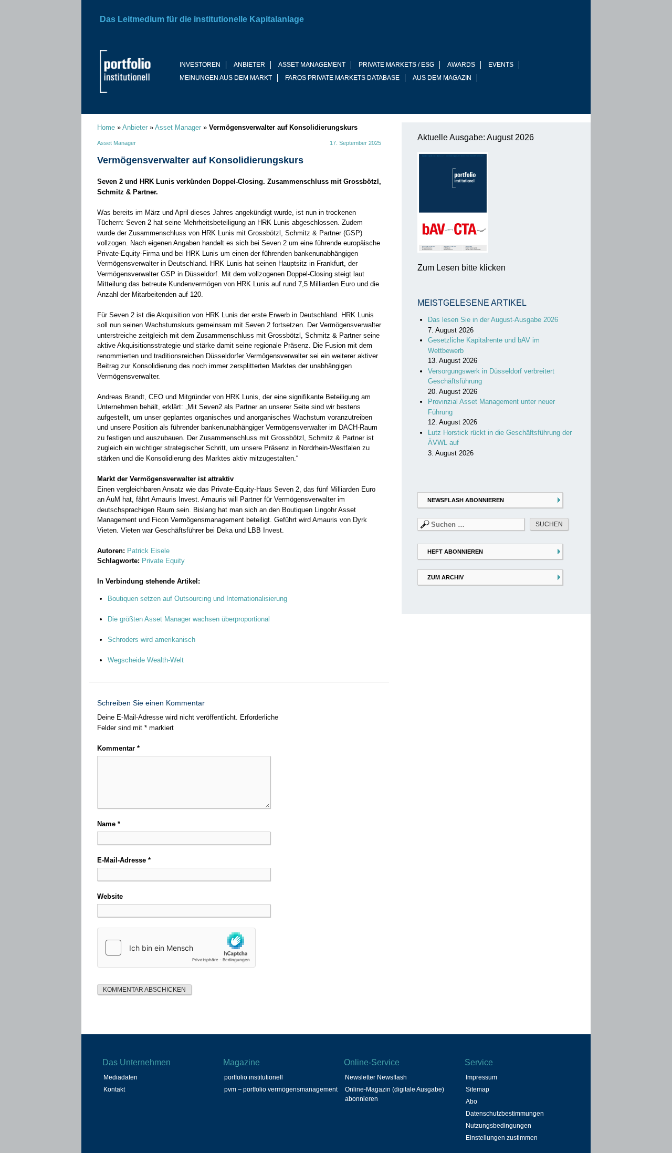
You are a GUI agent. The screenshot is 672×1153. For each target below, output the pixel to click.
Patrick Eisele (148, 551)
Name (108, 824)
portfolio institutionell (253, 1077)
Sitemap (477, 1089)
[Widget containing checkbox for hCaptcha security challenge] (176, 948)
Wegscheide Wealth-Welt (146, 660)
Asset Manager (178, 127)
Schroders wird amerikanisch (151, 639)
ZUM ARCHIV (445, 577)
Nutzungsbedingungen (498, 1125)
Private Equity (163, 561)
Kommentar (118, 748)
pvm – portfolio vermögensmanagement (281, 1089)
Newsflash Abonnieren (465, 500)
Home (106, 127)
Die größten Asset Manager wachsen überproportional (189, 619)
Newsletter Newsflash (376, 1077)
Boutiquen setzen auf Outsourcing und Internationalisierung (197, 599)
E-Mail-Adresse (124, 860)
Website (110, 896)
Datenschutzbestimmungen (505, 1113)
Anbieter (135, 127)
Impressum (481, 1077)
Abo (471, 1101)
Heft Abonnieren (455, 551)
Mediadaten (120, 1077)
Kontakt (114, 1089)
